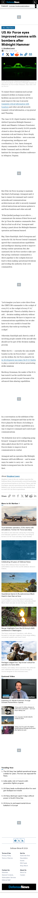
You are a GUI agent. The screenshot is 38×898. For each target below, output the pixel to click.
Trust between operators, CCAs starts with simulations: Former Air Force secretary (17, 528)
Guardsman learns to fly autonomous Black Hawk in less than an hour (17, 595)
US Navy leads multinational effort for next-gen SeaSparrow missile (19, 789)
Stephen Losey (9, 48)
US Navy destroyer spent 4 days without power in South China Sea (18, 797)
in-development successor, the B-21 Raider (18, 360)
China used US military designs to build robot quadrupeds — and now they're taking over (25, 708)
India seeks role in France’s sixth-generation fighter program (15, 782)
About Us (23, 872)
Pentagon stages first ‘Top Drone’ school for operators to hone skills (18, 663)
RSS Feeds (23, 863)
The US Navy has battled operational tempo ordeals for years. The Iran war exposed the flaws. (19, 773)
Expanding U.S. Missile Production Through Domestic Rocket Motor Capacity (15, 701)
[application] (18, 689)
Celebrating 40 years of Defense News (16, 562)
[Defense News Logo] (13, 2)
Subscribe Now (25, 855)
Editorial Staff (6, 880)
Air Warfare (8, 27)
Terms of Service (7, 858)
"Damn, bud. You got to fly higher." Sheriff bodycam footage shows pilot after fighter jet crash (25, 728)
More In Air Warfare (9, 503)
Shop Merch (24, 865)
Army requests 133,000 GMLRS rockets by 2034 (24, 717)
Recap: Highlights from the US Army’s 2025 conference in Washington (18, 629)
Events (22, 860)
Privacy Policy (6, 855)
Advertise (5, 872)
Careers (22, 875)
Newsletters (24, 858)
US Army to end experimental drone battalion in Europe (17, 804)
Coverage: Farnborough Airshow (19, 6)
